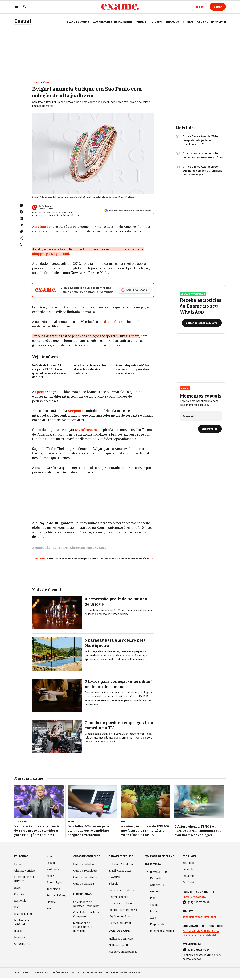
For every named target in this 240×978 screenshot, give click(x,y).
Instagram (189, 875)
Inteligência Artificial (21, 922)
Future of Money (57, 895)
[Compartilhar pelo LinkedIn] (21, 218)
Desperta (155, 891)
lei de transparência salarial (123, 972)
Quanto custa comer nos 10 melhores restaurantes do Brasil (203, 155)
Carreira (19, 894)
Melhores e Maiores (121, 938)
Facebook (188, 882)
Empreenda (157, 924)
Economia (20, 900)
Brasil (17, 887)
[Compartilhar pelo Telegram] (21, 225)
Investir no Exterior (121, 903)
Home (35, 82)
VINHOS (141, 21)
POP (49, 908)
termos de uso (41, 972)
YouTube (188, 862)
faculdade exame (162, 856)
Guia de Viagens (77, 21)
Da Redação (45, 206)
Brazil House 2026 (120, 870)
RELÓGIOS (172, 21)
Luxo (103, 548)
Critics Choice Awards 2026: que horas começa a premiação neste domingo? (202, 170)
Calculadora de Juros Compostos (86, 914)
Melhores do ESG (119, 945)
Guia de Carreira (83, 883)
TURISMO (156, 21)
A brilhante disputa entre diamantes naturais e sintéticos (90, 369)
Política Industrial (120, 923)
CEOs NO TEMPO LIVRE (211, 21)
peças (41, 392)
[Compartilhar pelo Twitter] (21, 232)
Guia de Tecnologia (85, 870)
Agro (153, 917)
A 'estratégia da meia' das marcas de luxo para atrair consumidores (132, 369)
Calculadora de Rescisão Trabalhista (86, 904)
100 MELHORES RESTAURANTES (112, 21)
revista (155, 864)
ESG (16, 907)
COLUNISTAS (22, 943)
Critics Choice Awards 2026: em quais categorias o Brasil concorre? (201, 140)
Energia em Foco (119, 896)
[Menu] (16, 7)
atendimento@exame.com (199, 916)
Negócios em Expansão (123, 951)
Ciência (51, 902)
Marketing (53, 869)
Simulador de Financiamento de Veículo (82, 926)
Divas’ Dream (86, 430)
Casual (22, 20)
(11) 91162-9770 (199, 902)
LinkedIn (188, 869)
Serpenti (75, 411)
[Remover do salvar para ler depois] (21, 245)
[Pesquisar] (24, 7)
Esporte (51, 875)
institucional (22, 972)
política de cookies (63, 972)
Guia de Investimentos (87, 877)
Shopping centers (83, 548)
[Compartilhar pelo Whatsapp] (21, 205)
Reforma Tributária (121, 864)
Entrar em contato (194, 897)
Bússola (113, 883)
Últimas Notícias (24, 870)
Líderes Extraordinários (123, 909)
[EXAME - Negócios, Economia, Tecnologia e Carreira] (120, 7)
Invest (18, 930)
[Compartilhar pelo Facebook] (21, 212)
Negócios (19, 937)
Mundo (51, 856)
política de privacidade (90, 972)
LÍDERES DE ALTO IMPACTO (25, 879)
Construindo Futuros (122, 890)
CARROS (188, 21)
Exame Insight (23, 913)
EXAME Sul (115, 877)
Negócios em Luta (120, 916)
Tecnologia (53, 889)
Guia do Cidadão (83, 864)
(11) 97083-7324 (199, 949)
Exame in (156, 878)
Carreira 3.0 (157, 885)
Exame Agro (54, 882)
